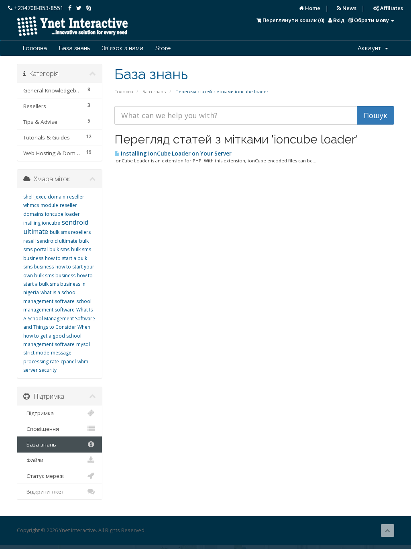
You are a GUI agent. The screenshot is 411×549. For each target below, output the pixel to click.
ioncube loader (62, 214)
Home (312, 8)
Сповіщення (41, 428)
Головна (35, 48)
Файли (33, 460)
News (348, 8)
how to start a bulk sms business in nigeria (58, 284)
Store (163, 48)
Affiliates (391, 8)
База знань (74, 48)
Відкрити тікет (43, 491)
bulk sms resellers (70, 232)
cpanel (68, 361)
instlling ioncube (41, 222)
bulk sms (59, 249)
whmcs (31, 205)
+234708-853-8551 (37, 8)
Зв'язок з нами (122, 48)
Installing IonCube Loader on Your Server (176, 153)
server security (40, 370)
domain (56, 196)
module (49, 205)
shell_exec (34, 196)
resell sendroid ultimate (50, 241)
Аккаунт (371, 48)
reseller (75, 196)
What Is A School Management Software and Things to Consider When (59, 318)
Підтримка (38, 413)
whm (82, 361)
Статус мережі (44, 475)
